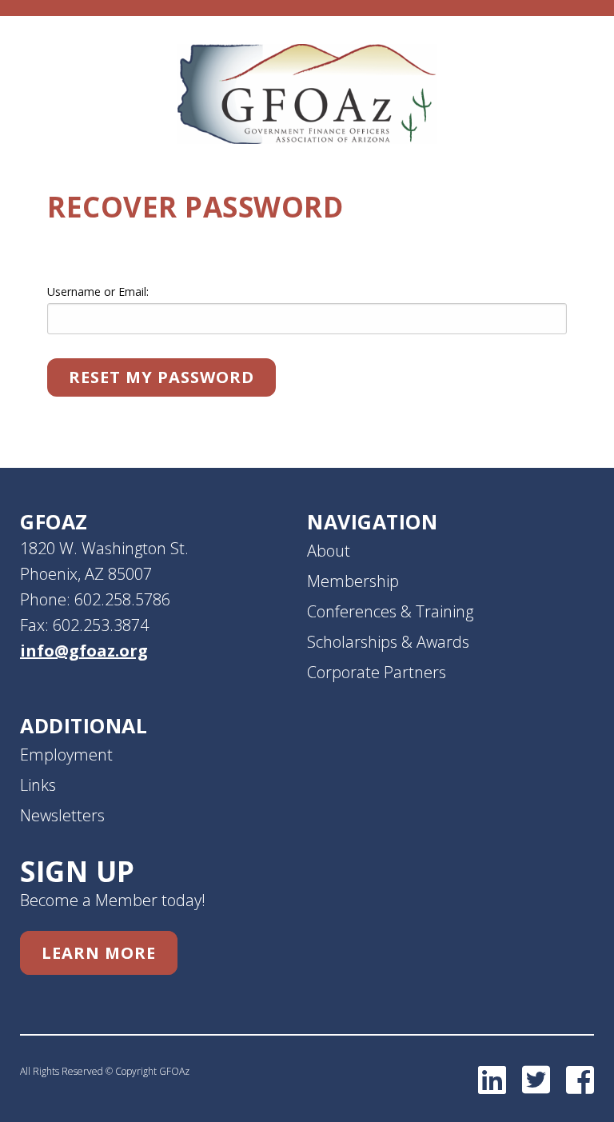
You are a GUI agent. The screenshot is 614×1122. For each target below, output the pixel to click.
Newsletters (62, 815)
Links (38, 785)
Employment (66, 754)
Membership (353, 581)
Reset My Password (161, 377)
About (328, 550)
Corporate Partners (376, 672)
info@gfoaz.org (84, 650)
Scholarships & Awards (388, 642)
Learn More (99, 953)
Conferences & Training (390, 611)
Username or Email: (98, 291)
